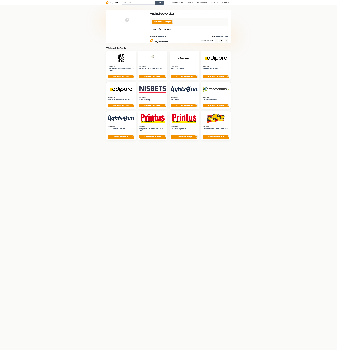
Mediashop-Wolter (222, 36)
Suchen (160, 3)
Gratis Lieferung (144, 100)
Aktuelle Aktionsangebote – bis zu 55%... (216, 129)
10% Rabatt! (175, 100)
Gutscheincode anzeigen (162, 22)
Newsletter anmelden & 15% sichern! (151, 68)
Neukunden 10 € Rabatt (210, 68)
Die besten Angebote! (178, 129)
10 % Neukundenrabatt (210, 100)
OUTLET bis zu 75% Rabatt (116, 129)
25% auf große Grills (177, 68)
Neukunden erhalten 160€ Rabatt (119, 100)
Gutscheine (161, 36)
